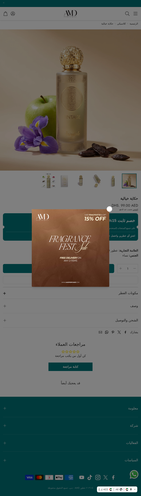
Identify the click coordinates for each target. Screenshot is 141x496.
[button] (117, 489)
